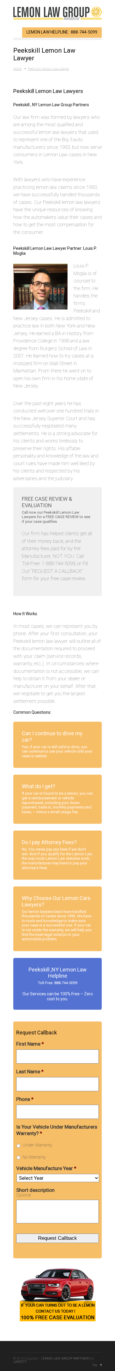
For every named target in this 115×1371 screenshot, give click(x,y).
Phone (25, 1099)
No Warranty (34, 1157)
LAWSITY (20, 1362)
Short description (35, 1190)
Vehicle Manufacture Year (46, 1168)
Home (17, 69)
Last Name (30, 1071)
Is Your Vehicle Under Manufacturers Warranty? (56, 1130)
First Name (30, 1044)
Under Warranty (37, 1145)
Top (94, 1365)
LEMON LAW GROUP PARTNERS (65, 1358)
